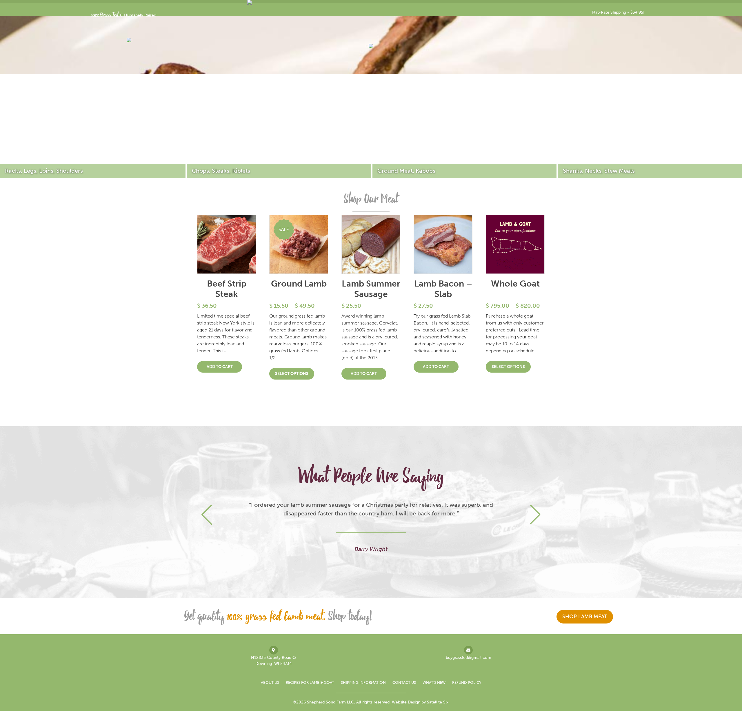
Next (535, 514)
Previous (206, 514)
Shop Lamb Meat (584, 616)
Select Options (291, 373)
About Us (270, 682)
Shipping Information (363, 682)
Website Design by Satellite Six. (421, 702)
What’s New (434, 682)
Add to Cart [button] (220, 366)
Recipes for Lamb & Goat (310, 682)
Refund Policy (466, 682)
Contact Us (404, 682)
